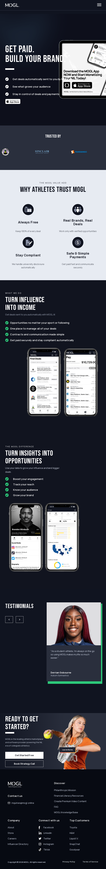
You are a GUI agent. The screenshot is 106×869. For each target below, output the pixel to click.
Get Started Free (24, 755)
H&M (72, 833)
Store (11, 833)
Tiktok (46, 849)
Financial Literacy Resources (69, 795)
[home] (12, 5)
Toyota (73, 827)
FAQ (56, 806)
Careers (12, 838)
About (11, 827)
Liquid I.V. (74, 838)
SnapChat (75, 844)
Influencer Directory (18, 844)
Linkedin (47, 833)
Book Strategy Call (24, 763)
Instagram (48, 844)
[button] (99, 5)
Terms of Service (90, 862)
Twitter (47, 838)
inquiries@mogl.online (23, 802)
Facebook (48, 827)
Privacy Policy (69, 862)
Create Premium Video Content (70, 801)
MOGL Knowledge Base (66, 812)
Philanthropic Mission (65, 790)
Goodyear (75, 849)
